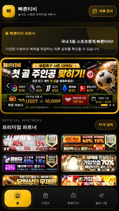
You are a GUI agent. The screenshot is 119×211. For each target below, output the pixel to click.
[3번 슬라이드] (114, 105)
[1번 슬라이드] (104, 105)
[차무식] (30, 143)
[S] (30, 183)
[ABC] (89, 143)
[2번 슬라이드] (110, 105)
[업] (89, 163)
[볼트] (89, 183)
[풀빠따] (30, 163)
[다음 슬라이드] (111, 86)
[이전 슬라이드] (7, 86)
